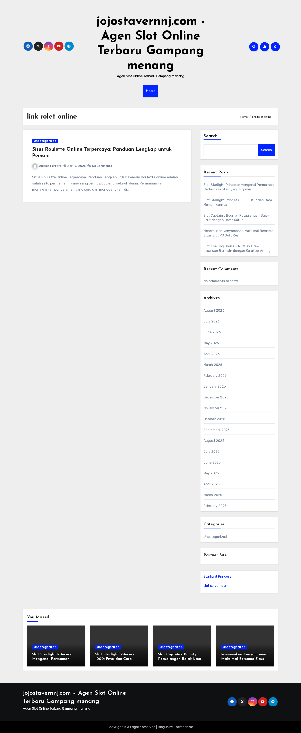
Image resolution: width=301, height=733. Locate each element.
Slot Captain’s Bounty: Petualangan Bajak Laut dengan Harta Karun (179, 659)
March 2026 (213, 365)
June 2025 (212, 462)
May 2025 (211, 473)
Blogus (163, 727)
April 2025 (212, 484)
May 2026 (211, 343)
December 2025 (216, 397)
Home (150, 91)
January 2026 (215, 386)
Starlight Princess (217, 576)
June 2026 (212, 332)
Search (211, 136)
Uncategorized (45, 141)
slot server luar (215, 586)
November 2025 (216, 408)
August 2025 (214, 441)
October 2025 (214, 419)
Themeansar (183, 727)
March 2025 (213, 495)
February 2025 (215, 506)
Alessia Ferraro (50, 166)
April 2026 (212, 354)
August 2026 (214, 310)
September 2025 (217, 430)
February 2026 (215, 376)
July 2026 (212, 321)
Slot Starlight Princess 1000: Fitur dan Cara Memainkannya (114, 659)
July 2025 (212, 452)
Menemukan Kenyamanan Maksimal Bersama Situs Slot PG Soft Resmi (243, 659)
